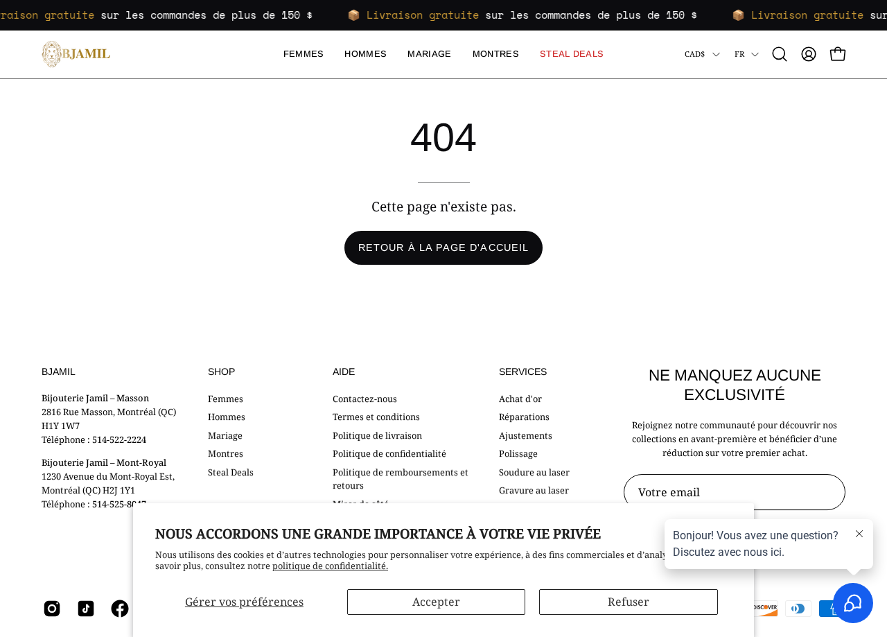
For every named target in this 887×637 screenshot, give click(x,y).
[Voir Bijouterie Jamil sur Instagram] (50, 608)
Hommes (226, 416)
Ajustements (525, 434)
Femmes (225, 398)
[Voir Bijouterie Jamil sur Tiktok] (83, 608)
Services (523, 371)
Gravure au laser (534, 490)
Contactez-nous (365, 398)
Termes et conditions (376, 416)
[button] (779, 54)
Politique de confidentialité (389, 453)
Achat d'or (520, 398)
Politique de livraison (377, 434)
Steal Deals (231, 471)
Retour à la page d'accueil (443, 247)
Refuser (628, 601)
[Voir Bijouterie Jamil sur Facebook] (117, 608)
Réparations (524, 416)
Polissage (518, 453)
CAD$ (695, 54)
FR (739, 54)
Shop (221, 371)
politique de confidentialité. (330, 565)
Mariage (225, 434)
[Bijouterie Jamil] (76, 54)
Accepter (436, 601)
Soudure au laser (534, 471)
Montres (225, 453)
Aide (344, 371)
